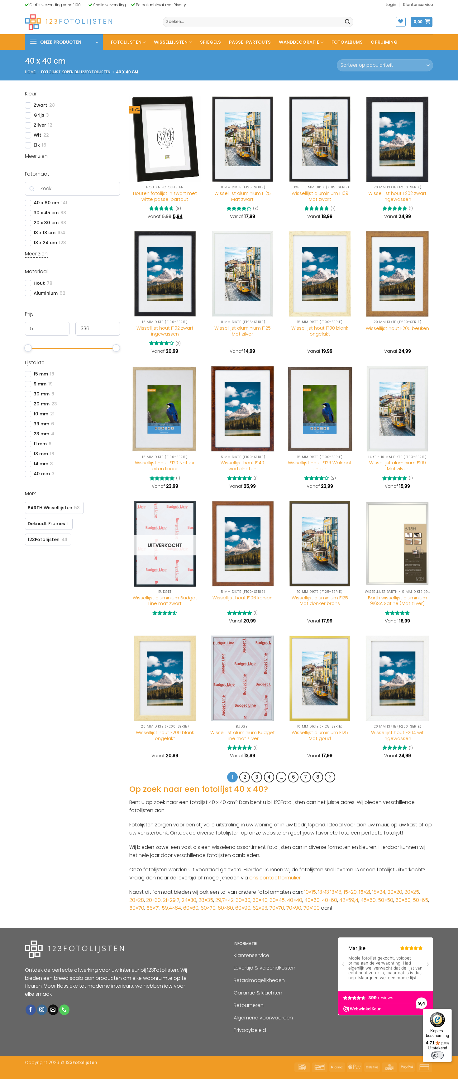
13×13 (323, 892)
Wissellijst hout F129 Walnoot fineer (320, 466)
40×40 (294, 900)
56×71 (153, 908)
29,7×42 (224, 900)
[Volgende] (330, 777)
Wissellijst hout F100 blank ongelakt (319, 331)
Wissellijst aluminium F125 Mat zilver (242, 331)
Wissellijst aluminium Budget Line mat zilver (242, 735)
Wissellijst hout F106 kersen (242, 598)
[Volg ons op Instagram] (42, 1009)
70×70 (277, 908)
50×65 (420, 900)
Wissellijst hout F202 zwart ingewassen (397, 196)
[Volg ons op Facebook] (31, 1009)
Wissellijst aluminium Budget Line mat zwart (165, 601)
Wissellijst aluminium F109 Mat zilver (397, 466)
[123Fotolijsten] (68, 22)
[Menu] (448, 1012)
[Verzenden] (347, 22)
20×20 (395, 892)
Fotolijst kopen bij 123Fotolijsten (75, 72)
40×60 (329, 900)
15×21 (364, 892)
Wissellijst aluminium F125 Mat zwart (242, 196)
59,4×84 (171, 908)
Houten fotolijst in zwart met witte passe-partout (165, 196)
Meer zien (36, 156)
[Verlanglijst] (401, 22)
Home (30, 72)
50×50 (385, 900)
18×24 (378, 892)
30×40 (260, 900)
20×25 (411, 892)
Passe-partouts (250, 42)
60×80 (225, 908)
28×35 (205, 900)
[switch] (437, 1055)
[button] (391, 4)
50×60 (403, 900)
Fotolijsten (126, 42)
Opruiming (384, 42)
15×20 (350, 892)
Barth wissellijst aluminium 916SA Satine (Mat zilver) (397, 601)
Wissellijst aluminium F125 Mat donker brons (320, 601)
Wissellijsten (171, 42)
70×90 (293, 908)
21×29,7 (171, 900)
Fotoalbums (347, 42)
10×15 (310, 892)
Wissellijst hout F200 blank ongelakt (165, 735)
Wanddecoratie (299, 42)
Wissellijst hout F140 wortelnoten (242, 466)
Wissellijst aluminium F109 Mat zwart (320, 196)
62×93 (260, 908)
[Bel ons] (64, 1009)
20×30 (153, 900)
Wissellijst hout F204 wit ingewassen (397, 735)
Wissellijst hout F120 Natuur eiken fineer (165, 466)
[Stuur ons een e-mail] (53, 1009)
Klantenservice (418, 4)
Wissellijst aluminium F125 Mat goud (320, 735)
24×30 (189, 900)
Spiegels (210, 42)
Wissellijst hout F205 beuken (397, 328)
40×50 (312, 900)
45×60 (368, 900)
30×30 (243, 900)
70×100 (311, 908)
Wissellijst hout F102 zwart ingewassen (164, 331)
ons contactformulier (275, 877)
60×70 (208, 908)
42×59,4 (348, 900)
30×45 (277, 900)
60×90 (242, 908)
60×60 (190, 908)
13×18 (335, 892)
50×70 (136, 908)
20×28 (136, 900)
